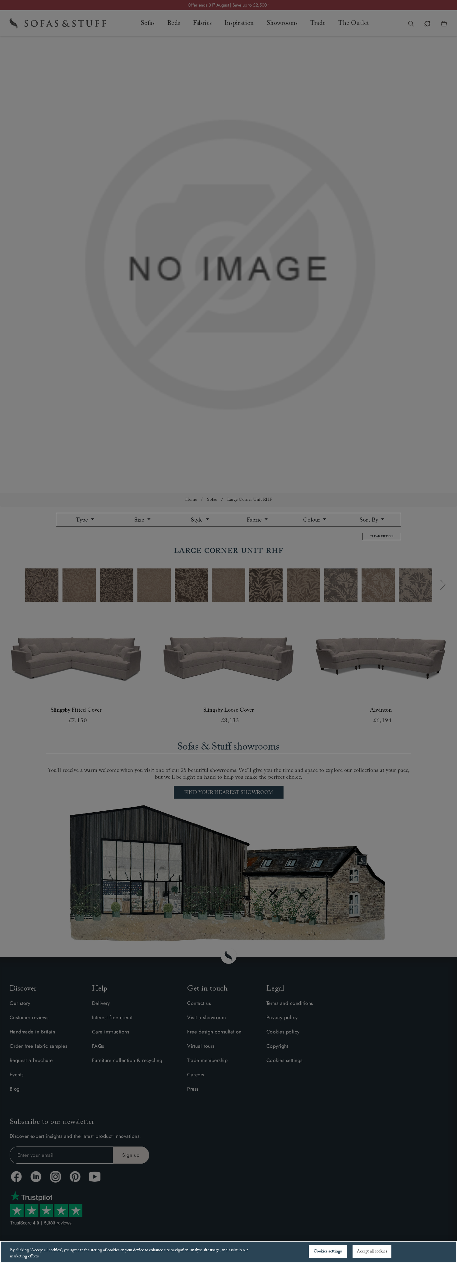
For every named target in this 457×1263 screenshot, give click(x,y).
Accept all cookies (372, 1251)
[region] (228, 1252)
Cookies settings (328, 1251)
